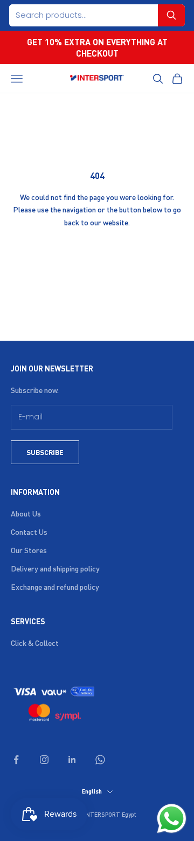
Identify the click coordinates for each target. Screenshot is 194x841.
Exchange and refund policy (55, 586)
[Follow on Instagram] (44, 759)
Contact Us (29, 531)
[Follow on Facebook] (16, 759)
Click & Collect (35, 642)
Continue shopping (97, 253)
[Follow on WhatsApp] (100, 759)
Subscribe (45, 452)
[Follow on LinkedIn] (72, 759)
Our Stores (29, 550)
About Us (26, 513)
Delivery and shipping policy (55, 568)
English (92, 791)
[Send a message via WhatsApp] (172, 819)
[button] (171, 15)
